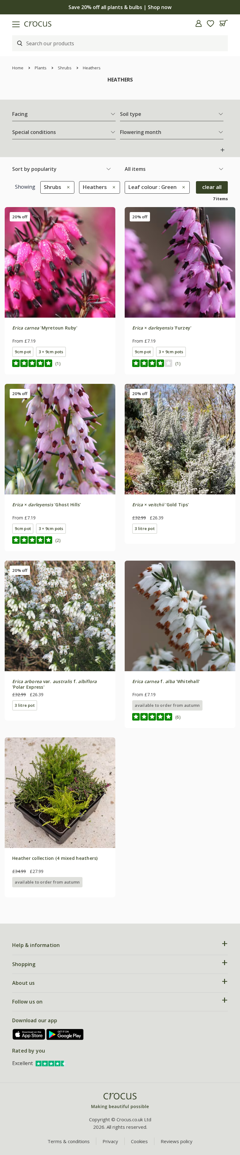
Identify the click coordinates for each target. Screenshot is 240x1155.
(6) (178, 717)
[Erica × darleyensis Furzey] (180, 262)
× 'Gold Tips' (160, 505)
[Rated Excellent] (51, 1063)
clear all (212, 187)
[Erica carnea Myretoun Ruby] (60, 262)
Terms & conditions (69, 1141)
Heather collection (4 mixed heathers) (55, 858)
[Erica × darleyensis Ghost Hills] (60, 439)
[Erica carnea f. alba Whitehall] (180, 616)
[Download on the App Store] (29, 1034)
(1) (58, 363)
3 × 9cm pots (51, 351)
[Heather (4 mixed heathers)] (60, 792)
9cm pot (23, 351)
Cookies (139, 1141)
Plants (41, 68)
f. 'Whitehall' (166, 681)
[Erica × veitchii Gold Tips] (180, 439)
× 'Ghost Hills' (46, 505)
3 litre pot (145, 528)
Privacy (110, 1141)
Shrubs (65, 68)
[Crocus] (120, 1101)
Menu (7, 23)
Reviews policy (176, 1141)
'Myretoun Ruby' (44, 328)
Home (17, 68)
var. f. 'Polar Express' (54, 684)
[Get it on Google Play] (65, 1034)
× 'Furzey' (161, 328)
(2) (58, 540)
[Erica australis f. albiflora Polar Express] (60, 616)
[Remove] (66, 187)
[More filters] (222, 150)
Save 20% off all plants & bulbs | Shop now (120, 7)
